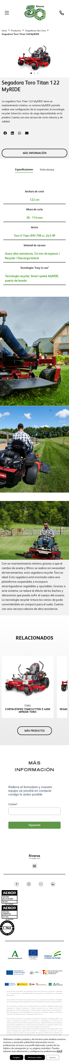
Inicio (4, 30)
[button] (31, 73)
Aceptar (16, 1057)
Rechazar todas (35, 1057)
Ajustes (53, 1057)
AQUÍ (59, 1051)
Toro (27, 705)
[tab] (24, 170)
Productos (16, 30)
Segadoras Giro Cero (35, 30)
